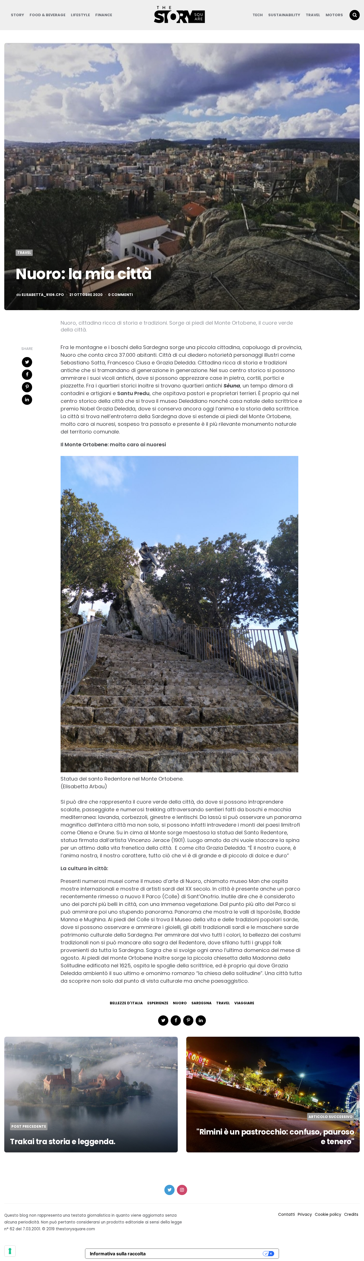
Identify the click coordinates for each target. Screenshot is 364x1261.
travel (223, 1003)
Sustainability (284, 15)
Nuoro (180, 1003)
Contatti (286, 1214)
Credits (351, 1214)
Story (17, 15)
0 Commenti (120, 295)
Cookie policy (328, 1214)
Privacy (305, 1214)
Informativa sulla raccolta (118, 1253)
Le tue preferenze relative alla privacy (207, 1253)
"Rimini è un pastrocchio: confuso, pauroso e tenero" (275, 1137)
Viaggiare (244, 1003)
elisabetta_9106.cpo (43, 295)
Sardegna (201, 1003)
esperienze (157, 1003)
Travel (313, 15)
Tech (258, 15)
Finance (103, 15)
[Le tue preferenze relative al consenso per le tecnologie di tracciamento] (10, 1251)
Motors (334, 15)
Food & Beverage (47, 15)
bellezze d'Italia (126, 1003)
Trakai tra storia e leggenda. (62, 1141)
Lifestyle (80, 15)
